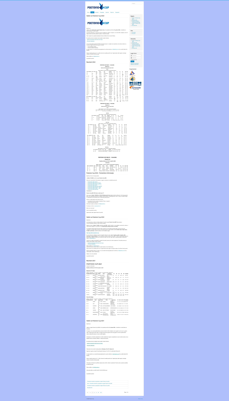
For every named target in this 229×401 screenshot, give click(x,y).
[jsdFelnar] (132, 73)
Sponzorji (107, 12)
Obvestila (96, 12)
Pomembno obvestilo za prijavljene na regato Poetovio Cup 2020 (98, 385)
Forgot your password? (134, 64)
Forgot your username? (135, 63)
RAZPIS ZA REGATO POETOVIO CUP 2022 (95, 243)
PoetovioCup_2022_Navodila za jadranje (95, 186)
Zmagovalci (117, 12)
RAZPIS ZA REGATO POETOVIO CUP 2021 (95, 343)
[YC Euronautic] (135, 87)
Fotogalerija (102, 12)
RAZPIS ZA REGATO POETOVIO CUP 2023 (94, 39)
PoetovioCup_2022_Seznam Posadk (94, 182)
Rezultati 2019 (89, 387)
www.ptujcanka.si (97, 205)
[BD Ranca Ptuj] (135, 83)
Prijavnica (112, 12)
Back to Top (140, 398)
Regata (92, 12)
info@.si (96, 56)
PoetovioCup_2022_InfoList (92, 181)
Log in (132, 61)
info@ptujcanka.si (102, 203)
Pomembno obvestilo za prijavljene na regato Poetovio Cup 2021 (98, 381)
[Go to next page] (98, 392)
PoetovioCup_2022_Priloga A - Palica (94, 187)
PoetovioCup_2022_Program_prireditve (94, 183)
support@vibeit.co (92, 238)
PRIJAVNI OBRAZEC (90, 41)
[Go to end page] (101, 392)
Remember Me (134, 59)
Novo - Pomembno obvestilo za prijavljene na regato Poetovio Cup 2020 (99, 383)
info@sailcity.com (115, 49)
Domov (88, 12)
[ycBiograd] (132, 78)
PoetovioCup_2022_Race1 (92, 185)
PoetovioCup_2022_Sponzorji (93, 189)
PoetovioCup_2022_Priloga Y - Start (94, 188)
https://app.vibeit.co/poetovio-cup (92, 232)
